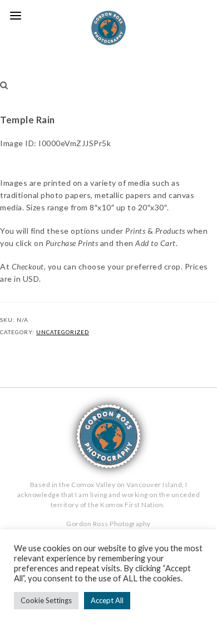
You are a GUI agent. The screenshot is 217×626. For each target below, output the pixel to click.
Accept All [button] (107, 600)
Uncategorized (62, 332)
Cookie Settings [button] (46, 600)
